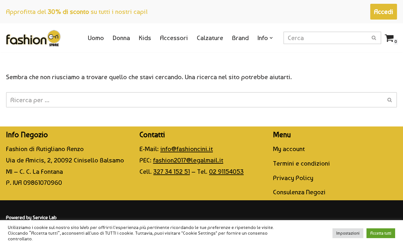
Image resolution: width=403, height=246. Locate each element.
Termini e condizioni (301, 163)
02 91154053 (226, 171)
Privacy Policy (293, 178)
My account (289, 149)
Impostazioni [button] (348, 233)
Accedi (383, 11)
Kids (145, 38)
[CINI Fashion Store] (33, 38)
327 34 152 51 (171, 171)
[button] (271, 38)
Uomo (96, 38)
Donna (121, 38)
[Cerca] (374, 38)
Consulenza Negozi (299, 192)
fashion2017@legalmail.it (188, 160)
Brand (240, 38)
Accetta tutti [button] (380, 233)
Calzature (210, 38)
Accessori (174, 38)
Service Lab (45, 217)
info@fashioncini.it (186, 149)
